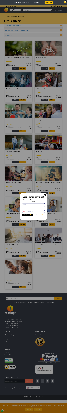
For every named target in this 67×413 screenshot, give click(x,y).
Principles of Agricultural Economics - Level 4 (17, 57)
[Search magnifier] (51, 10)
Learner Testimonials (9, 345)
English (31, 387)
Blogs (5, 341)
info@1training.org (13, 325)
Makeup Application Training (13, 182)
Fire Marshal (39, 151)
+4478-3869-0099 (15, 327)
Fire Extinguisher (40, 120)
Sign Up (60, 6)
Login (54, 6)
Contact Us (7, 352)
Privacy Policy (7, 339)
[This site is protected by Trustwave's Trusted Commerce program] (8, 360)
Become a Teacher (39, 335)
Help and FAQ (7, 355)
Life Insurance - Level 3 (41, 57)
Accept (29, 409)
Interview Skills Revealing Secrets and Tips (46, 244)
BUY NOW (22, 68)
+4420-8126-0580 (13, 323)
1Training (6, 317)
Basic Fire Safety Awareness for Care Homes (17, 120)
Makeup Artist (9, 276)
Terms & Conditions (9, 337)
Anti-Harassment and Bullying (13, 88)
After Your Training (9, 335)
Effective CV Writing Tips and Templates (16, 244)
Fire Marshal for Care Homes (13, 151)
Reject (38, 409)
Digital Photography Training (13, 213)
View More (15, 68)
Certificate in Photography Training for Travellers (48, 182)
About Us (6, 343)
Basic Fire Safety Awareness (43, 88)
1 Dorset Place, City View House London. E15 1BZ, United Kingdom (13, 320)
